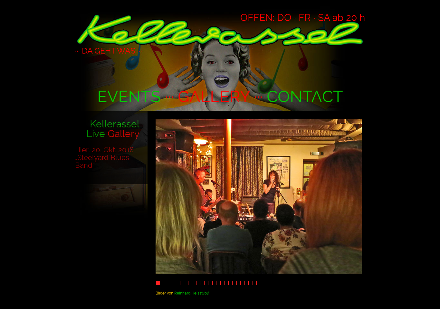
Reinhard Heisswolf (191, 293)
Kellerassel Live (112, 128)
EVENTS (129, 96)
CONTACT (305, 96)
